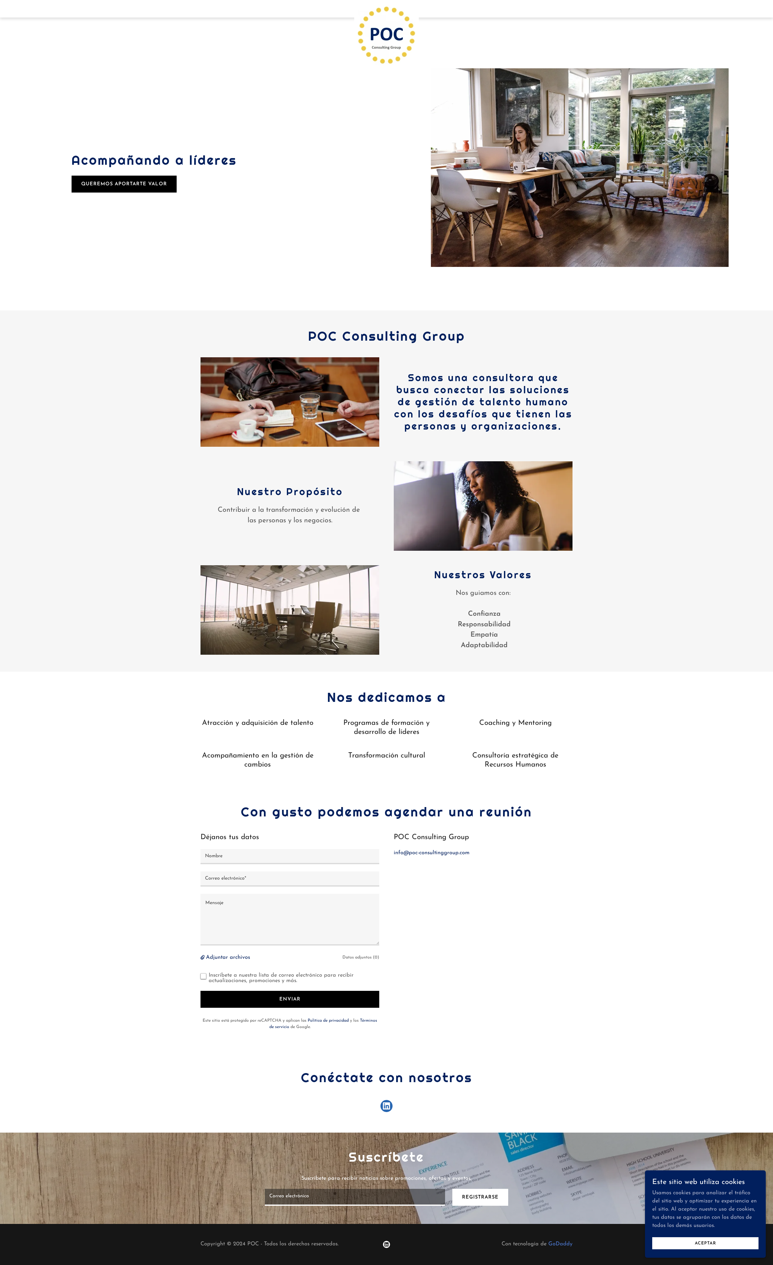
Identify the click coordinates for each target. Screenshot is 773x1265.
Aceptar (705, 1243)
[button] (203, 958)
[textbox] (289, 856)
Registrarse (480, 1197)
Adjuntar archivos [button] (228, 957)
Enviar (289, 999)
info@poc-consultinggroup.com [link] (432, 853)
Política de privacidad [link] (328, 1020)
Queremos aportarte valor (124, 184)
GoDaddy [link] (560, 1244)
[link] (387, 7)
